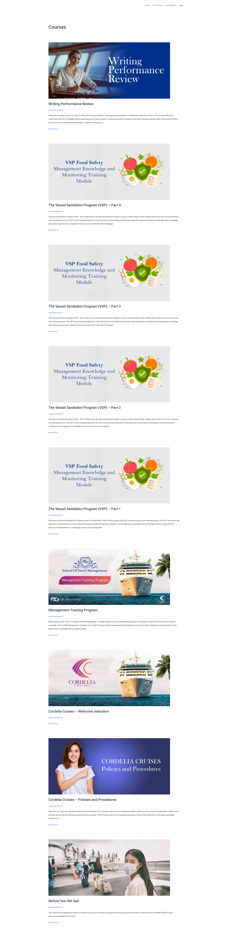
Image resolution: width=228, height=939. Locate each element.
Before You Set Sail (63, 901)
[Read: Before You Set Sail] (109, 867)
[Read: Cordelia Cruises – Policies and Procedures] (109, 766)
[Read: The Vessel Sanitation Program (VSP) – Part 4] (109, 171)
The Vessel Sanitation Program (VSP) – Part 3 (84, 306)
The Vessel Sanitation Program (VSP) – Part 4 (84, 205)
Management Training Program (73, 610)
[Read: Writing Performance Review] (109, 70)
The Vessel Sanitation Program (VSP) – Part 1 (84, 509)
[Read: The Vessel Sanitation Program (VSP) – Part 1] (109, 475)
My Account (170, 5)
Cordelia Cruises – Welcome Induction (78, 711)
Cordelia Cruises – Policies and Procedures (82, 800)
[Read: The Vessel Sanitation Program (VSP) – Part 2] (109, 374)
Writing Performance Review (70, 104)
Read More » (53, 128)
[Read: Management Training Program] (109, 576)
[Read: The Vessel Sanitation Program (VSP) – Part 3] (109, 273)
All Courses (157, 5)
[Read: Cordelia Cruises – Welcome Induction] (109, 678)
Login (181, 5)
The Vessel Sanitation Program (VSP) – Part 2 (84, 407)
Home (147, 5)
